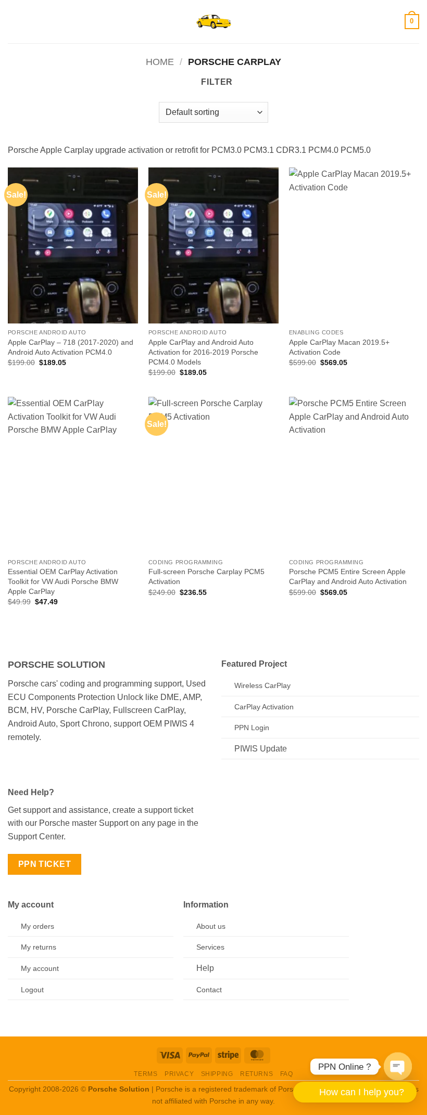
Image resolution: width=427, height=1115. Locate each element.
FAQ (286, 1074)
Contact (209, 990)
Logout (32, 990)
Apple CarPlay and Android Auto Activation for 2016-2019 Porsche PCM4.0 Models (203, 352)
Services (210, 947)
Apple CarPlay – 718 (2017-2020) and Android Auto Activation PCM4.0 (70, 347)
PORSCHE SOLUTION (56, 664)
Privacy (179, 1074)
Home (160, 61)
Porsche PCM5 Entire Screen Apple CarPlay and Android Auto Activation (348, 576)
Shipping (217, 1074)
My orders (37, 926)
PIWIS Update (260, 748)
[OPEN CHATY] (398, 1064)
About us (210, 926)
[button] (14, 21)
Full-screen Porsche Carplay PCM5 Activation (206, 576)
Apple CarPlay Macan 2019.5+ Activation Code (339, 347)
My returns (38, 947)
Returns (256, 1074)
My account (40, 968)
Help (205, 968)
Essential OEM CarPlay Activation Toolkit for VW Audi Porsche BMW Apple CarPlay (63, 581)
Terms (145, 1074)
